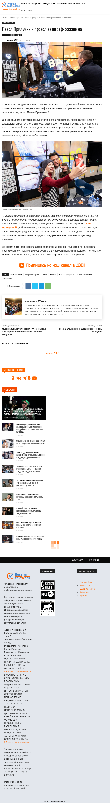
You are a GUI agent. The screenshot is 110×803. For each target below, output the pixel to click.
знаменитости (16, 274)
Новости (53, 274)
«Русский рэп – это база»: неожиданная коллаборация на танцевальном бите (28, 511)
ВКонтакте (85, 585)
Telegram (84, 592)
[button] (99, 6)
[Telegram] (41, 286)
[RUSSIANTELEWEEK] (11, 4)
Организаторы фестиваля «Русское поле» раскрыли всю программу (30, 537)
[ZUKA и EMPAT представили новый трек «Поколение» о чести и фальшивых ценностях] (7, 483)
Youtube (84, 595)
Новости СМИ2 (52, 353)
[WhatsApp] (48, 286)
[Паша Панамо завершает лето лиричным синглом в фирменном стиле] (7, 497)
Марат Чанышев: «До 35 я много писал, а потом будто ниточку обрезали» (28, 525)
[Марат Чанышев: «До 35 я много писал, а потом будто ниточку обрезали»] (7, 525)
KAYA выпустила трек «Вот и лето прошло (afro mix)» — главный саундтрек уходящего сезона (29, 469)
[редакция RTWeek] (13, 307)
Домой (4, 17)
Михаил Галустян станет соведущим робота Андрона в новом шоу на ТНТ (30, 442)
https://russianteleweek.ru (17, 671)
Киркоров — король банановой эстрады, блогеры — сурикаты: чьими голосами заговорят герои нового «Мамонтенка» (24, 411)
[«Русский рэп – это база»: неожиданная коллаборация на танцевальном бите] (7, 511)
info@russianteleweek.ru (17, 742)
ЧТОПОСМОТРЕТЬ (84, 274)
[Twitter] (35, 286)
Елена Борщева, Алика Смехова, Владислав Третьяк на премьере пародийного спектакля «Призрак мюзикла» (29, 428)
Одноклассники (87, 589)
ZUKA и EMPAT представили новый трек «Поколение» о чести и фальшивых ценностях (29, 483)
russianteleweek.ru (11, 9)
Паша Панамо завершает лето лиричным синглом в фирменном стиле (29, 497)
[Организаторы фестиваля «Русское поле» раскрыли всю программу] (7, 539)
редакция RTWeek (12, 40)
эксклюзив (7, 278)
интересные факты (32, 274)
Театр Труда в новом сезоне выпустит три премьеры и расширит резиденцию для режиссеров (31, 455)
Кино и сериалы (16, 17)
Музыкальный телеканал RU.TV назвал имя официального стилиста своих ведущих (24, 332)
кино (45, 274)
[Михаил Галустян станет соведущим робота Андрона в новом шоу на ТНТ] (7, 443)
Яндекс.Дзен (86, 582)
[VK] (28, 286)
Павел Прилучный (66, 274)
